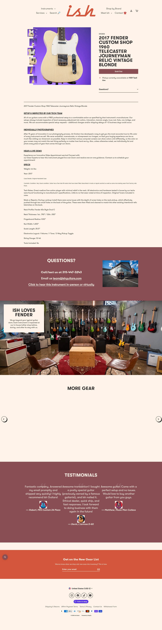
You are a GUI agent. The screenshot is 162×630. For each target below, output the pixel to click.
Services (40, 13)
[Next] (158, 419)
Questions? (103, 89)
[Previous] (4, 419)
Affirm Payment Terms (69, 607)
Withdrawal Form (110, 607)
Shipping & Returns (52, 607)
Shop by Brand (113, 8)
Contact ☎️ (120, 13)
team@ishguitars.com (67, 278)
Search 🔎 (55, 13)
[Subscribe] (98, 569)
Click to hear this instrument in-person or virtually (61, 284)
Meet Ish (105, 13)
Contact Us (97, 607)
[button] (5, 557)
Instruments (47, 8)
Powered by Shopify (86, 615)
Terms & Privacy (86, 607)
